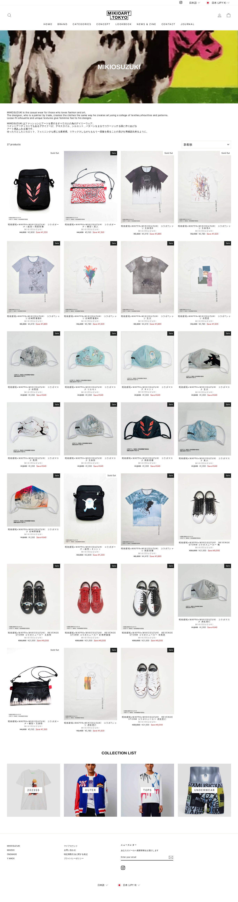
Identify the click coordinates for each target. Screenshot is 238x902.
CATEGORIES (82, 24)
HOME (48, 24)
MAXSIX (10, 850)
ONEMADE (12, 854)
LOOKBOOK (124, 24)
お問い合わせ (70, 850)
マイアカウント (71, 846)
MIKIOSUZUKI (13, 846)
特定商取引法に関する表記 (76, 854)
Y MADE (11, 858)
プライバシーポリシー (74, 858)
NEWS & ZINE (146, 24)
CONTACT (168, 24)
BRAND (62, 24)
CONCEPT (103, 24)
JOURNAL (187, 24)
